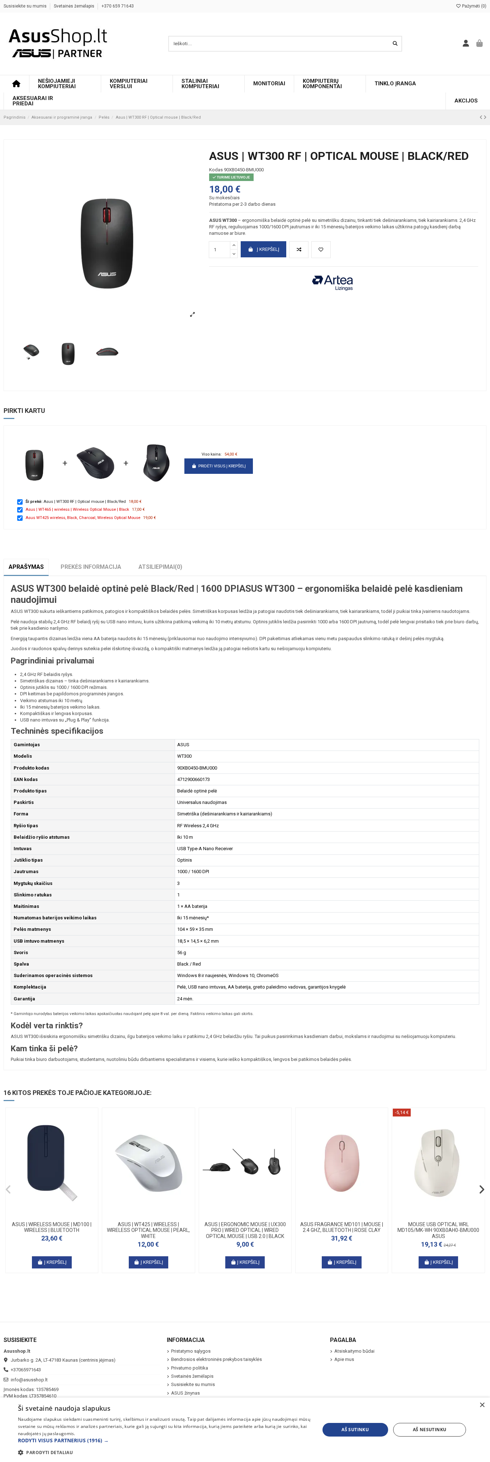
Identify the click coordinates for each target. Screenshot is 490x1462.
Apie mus (344, 1359)
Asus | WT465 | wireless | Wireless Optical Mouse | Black (77, 509)
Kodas (216, 169)
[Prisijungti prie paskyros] (466, 44)
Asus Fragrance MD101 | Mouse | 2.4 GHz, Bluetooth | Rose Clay (341, 1227)
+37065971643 (26, 1369)
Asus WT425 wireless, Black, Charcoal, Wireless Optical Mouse (82, 517)
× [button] (482, 1405)
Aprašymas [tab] (26, 566)
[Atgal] (482, 117)
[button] (8, 1190)
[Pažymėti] (321, 249)
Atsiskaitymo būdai (354, 1351)
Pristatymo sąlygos (191, 1351)
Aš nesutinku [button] (430, 1430)
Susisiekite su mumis (26, 6)
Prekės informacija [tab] (91, 566)
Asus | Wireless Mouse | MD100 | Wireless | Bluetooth (51, 1227)
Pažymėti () (473, 6)
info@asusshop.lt (29, 1379)
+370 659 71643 (118, 6)
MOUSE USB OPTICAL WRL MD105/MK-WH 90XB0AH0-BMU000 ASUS (438, 1230)
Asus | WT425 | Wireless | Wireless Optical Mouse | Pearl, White (148, 1230)
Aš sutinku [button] (355, 1430)
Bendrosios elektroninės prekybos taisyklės (216, 1359)
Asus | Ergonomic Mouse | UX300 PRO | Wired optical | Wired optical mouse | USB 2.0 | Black (245, 1230)
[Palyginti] (298, 249)
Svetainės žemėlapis (74, 6)
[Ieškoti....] (395, 44)
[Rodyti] (61, 1215)
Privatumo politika (189, 1368)
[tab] (160, 567)
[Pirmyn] (485, 117)
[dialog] (245, 1429)
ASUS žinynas (185, 1393)
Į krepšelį (268, 249)
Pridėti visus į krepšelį (222, 465)
